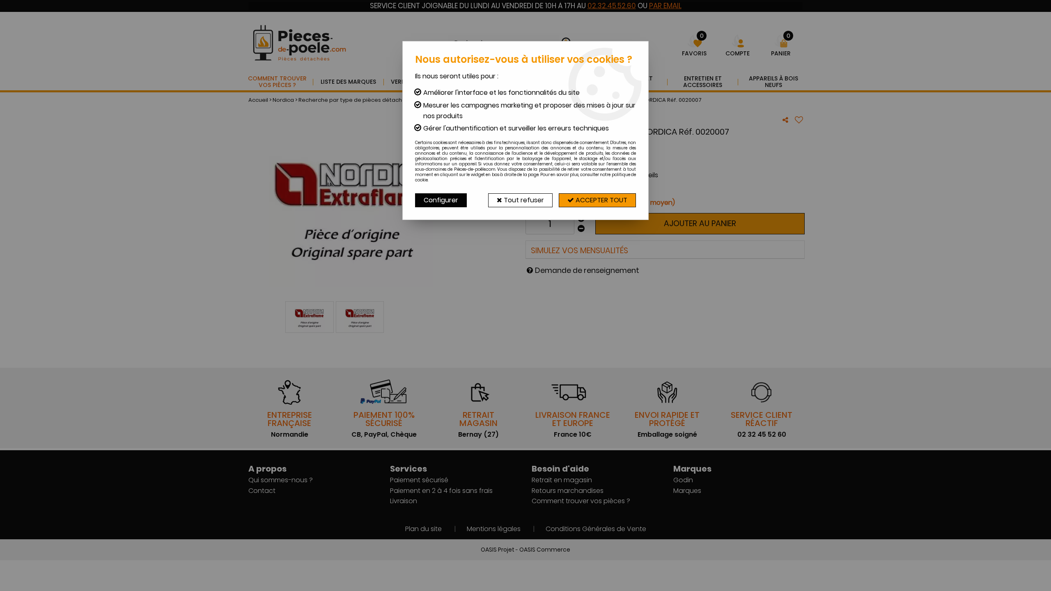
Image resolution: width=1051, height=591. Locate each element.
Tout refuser (523, 200)
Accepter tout (600, 200)
